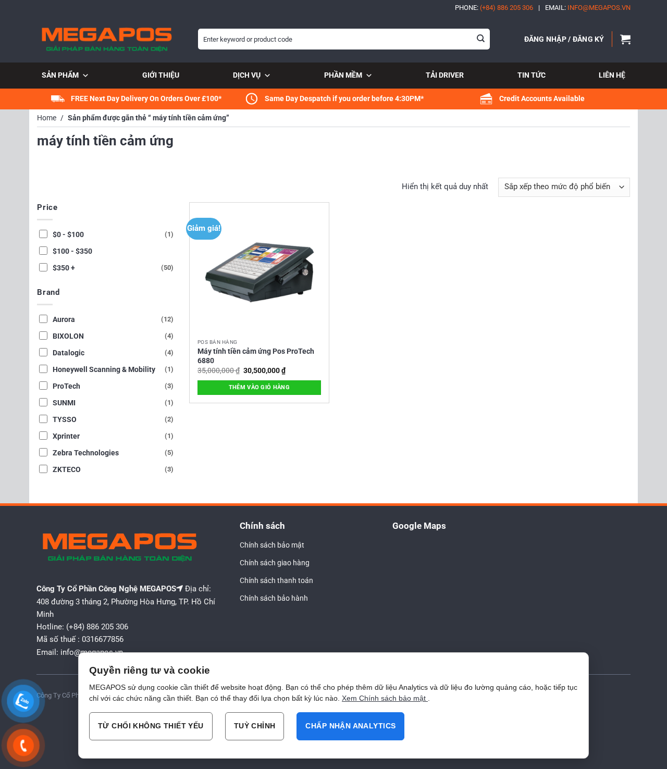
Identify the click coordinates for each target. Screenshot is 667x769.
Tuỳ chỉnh (255, 726)
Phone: (494, 7)
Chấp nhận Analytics (350, 726)
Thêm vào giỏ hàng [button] (259, 387)
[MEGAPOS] (109, 39)
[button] (564, 39)
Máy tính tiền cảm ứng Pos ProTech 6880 (255, 356)
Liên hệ (612, 75)
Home (46, 118)
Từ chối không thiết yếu (151, 726)
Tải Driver (445, 75)
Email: (588, 7)
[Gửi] (481, 39)
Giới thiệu (160, 75)
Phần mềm (343, 75)
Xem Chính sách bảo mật (385, 698)
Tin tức (531, 75)
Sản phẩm (60, 75)
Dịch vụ (247, 75)
